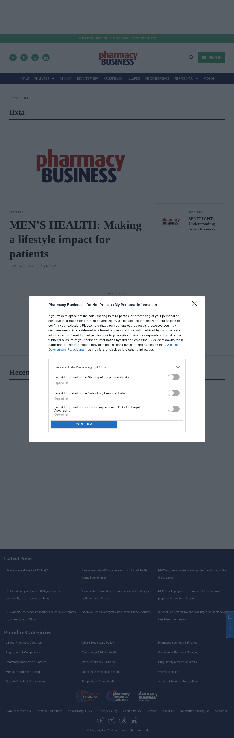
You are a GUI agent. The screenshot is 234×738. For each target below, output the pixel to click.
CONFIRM (84, 424)
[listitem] (117, 367)
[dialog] (117, 369)
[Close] (196, 305)
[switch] (174, 377)
